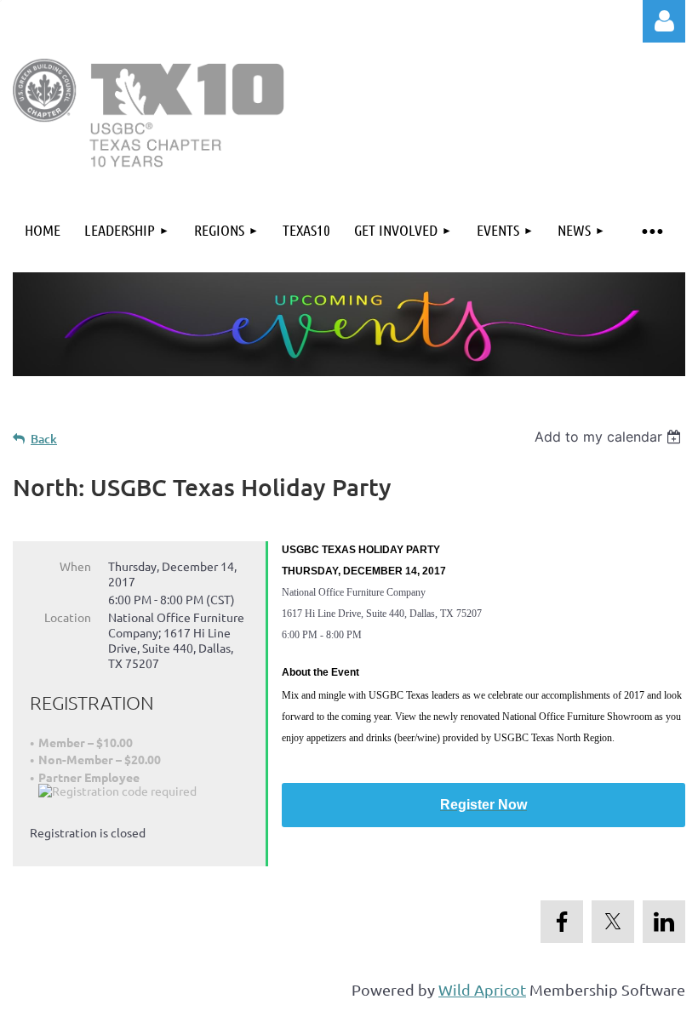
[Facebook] (562, 921)
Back (44, 439)
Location (67, 617)
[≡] (651, 230)
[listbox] (610, 436)
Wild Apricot (482, 989)
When (75, 566)
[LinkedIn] (664, 921)
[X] (613, 921)
